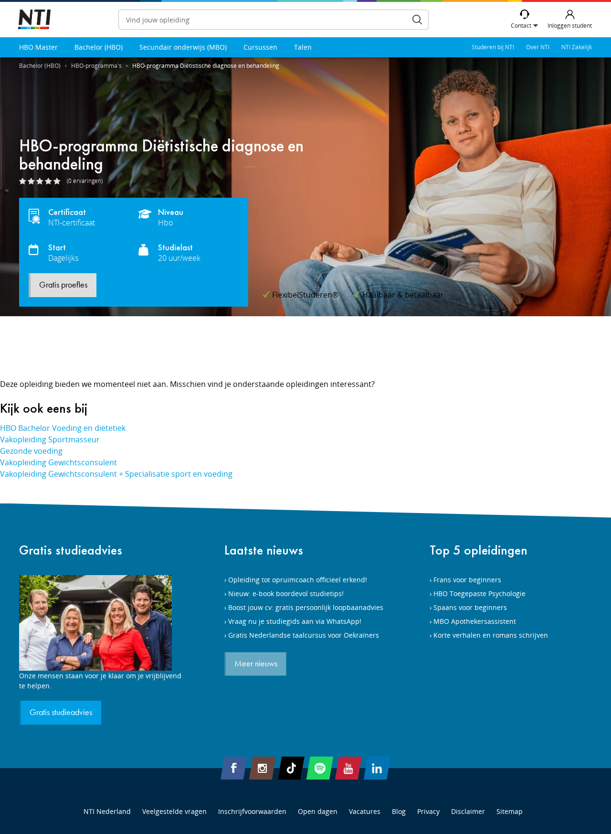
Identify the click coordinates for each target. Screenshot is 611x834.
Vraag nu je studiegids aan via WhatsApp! (294, 621)
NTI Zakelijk (576, 47)
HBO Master (38, 47)
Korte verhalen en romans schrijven (490, 635)
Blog (399, 811)
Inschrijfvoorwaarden (252, 811)
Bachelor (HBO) (98, 47)
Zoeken (417, 20)
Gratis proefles (63, 285)
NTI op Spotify (319, 768)
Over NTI (537, 47)
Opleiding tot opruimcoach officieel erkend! (297, 579)
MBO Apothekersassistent (474, 621)
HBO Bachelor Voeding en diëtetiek (63, 428)
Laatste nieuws (263, 550)
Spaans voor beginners (470, 607)
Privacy (428, 811)
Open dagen (317, 811)
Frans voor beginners (467, 579)
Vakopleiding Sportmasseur (50, 439)
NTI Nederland (107, 811)
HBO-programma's (96, 66)
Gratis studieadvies (70, 550)
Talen (303, 47)
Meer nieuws (255, 664)
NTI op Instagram (262, 768)
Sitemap (509, 811)
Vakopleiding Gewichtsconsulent (58, 462)
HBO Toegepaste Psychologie (479, 593)
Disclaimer (468, 811)
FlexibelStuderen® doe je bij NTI (34, 20)
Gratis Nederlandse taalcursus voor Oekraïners (303, 635)
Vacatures (364, 811)
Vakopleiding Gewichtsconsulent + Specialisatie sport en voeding (116, 474)
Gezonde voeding (31, 451)
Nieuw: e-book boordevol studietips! (286, 593)
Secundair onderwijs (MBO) (183, 47)
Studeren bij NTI (493, 47)
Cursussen (260, 47)
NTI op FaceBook (234, 768)
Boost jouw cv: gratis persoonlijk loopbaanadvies (305, 607)
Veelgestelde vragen (174, 811)
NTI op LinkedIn (377, 768)
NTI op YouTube (348, 768)
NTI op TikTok (291, 768)
